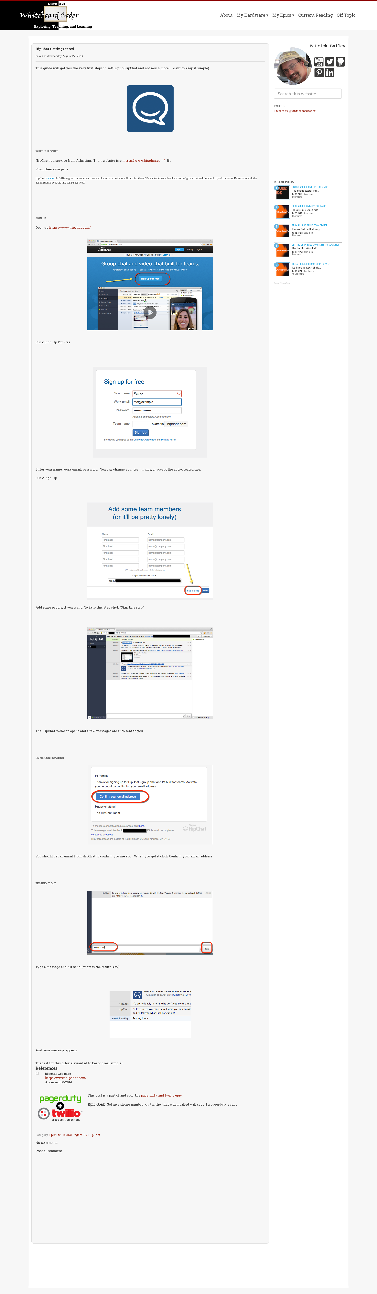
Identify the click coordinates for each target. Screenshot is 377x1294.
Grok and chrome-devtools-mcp (309, 206)
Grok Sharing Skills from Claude (309, 225)
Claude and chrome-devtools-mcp (310, 186)
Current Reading (315, 15)
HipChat (94, 1135)
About (226, 15)
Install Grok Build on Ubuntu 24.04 (311, 263)
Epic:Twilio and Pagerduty (68, 1135)
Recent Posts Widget (282, 283)
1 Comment (297, 196)
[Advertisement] (150, 1258)
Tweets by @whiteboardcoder (295, 111)
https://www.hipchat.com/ (144, 160)
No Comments (298, 273)
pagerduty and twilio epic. (162, 1095)
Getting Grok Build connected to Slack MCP (315, 244)
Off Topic (346, 15)
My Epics (281, 15)
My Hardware (250, 15)
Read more (308, 194)
